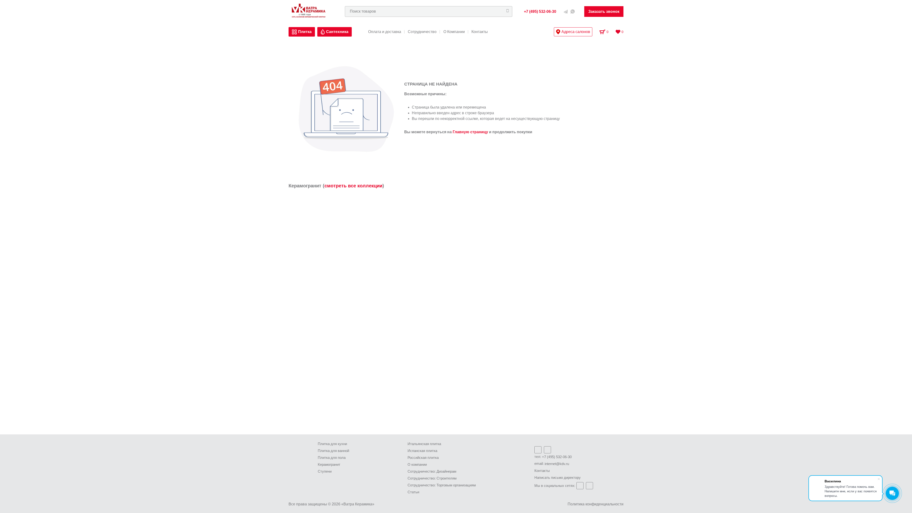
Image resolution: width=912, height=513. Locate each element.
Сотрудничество (422, 32)
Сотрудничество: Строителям (432, 478)
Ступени (325, 471)
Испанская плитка (422, 451)
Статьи (413, 492)
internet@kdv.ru (557, 464)
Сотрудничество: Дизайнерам (432, 471)
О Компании (454, 32)
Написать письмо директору (557, 477)
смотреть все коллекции (353, 185)
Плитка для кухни (332, 444)
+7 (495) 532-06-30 (557, 457)
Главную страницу (470, 132)
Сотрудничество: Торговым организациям (442, 485)
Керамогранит (329, 464)
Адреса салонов (575, 32)
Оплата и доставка (384, 32)
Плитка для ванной (333, 451)
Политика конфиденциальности (595, 504)
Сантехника (337, 32)
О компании (417, 464)
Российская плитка (423, 458)
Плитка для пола (332, 458)
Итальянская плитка (424, 444)
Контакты (479, 32)
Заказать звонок (603, 12)
